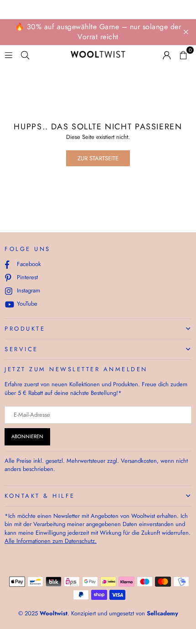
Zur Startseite (98, 158)
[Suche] (25, 54)
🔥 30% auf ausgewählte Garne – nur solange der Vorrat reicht (98, 31)
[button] (183, 54)
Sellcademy (162, 613)
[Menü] (8, 54)
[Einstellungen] (167, 54)
